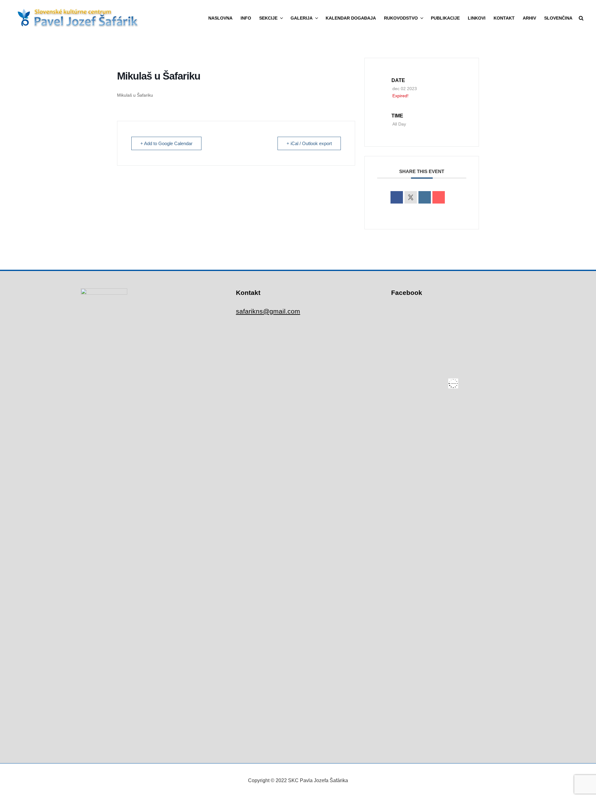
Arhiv (529, 18)
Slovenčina (558, 18)
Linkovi (476, 18)
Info (246, 18)
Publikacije (445, 18)
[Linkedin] (424, 197)
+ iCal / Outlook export (309, 143)
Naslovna (220, 18)
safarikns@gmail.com (268, 311)
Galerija (302, 18)
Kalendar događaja (351, 18)
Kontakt (504, 18)
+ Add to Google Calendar (166, 143)
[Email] (438, 197)
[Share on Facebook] (397, 197)
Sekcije (268, 18)
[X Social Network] (410, 197)
